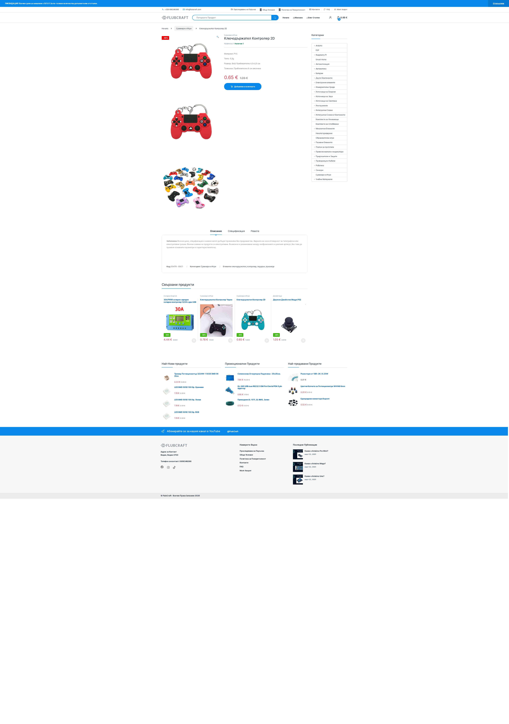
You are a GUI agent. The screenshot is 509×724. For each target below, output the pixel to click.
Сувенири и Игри (183, 28)
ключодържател (239, 266)
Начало (165, 28)
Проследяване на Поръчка (245, 9)
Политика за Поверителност (293, 10)
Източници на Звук (324, 96)
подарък (261, 266)
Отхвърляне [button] (498, 3)
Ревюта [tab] (255, 231)
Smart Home (321, 59)
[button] (218, 36)
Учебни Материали (324, 179)
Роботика (320, 165)
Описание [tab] (216, 231)
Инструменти (322, 105)
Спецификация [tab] (236, 231)
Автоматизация (322, 64)
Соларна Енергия (170, 296)
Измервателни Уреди (325, 87)
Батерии (319, 73)
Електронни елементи (325, 82)
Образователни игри (325, 138)
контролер (251, 266)
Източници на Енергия (326, 92)
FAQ (328, 9)
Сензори (319, 170)
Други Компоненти (324, 78)
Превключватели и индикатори (329, 152)
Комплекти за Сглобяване (327, 124)
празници (270, 266)
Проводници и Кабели (325, 161)
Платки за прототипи (325, 147)
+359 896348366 (172, 9)
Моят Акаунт (342, 9)
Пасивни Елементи (324, 142)
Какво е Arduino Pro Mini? (316, 451)
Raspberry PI (321, 55)
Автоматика (321, 68)
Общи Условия (269, 10)
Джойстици (277, 296)
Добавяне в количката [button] (191, 340)
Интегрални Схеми (324, 110)
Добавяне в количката (244, 86)
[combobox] (231, 17)
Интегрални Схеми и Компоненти (330, 115)
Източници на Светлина (326, 101)
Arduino (319, 45)
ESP (317, 50)
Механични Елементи (325, 128)
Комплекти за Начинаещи (327, 119)
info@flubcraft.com (193, 9)
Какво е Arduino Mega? (315, 463)
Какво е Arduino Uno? (314, 476)
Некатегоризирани (324, 133)
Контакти (316, 9)
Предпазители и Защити (326, 156)
